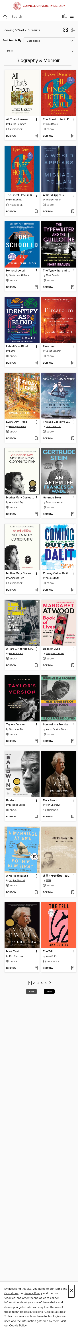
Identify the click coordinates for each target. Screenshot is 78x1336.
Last (49, 991)
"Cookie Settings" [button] (54, 1312)
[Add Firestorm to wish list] (72, 363)
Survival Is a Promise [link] (55, 724)
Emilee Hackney (17, 124)
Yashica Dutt (52, 578)
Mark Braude (52, 275)
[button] (65, 31)
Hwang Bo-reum (17, 426)
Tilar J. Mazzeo (53, 426)
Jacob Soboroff (53, 351)
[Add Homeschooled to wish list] (36, 287)
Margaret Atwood (55, 653)
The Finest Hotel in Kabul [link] (57, 119)
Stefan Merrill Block (19, 275)
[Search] (5, 16)
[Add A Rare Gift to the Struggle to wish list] (36, 665)
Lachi (12, 351)
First (31, 991)
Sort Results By (12, 40)
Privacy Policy (33, 1293)
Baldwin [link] (11, 800)
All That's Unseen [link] (17, 119)
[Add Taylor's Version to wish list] (36, 741)
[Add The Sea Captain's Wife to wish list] (72, 438)
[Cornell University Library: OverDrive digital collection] (39, 6)
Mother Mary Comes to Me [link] (20, 497)
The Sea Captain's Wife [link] (57, 422)
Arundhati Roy (16, 502)
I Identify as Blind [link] (17, 346)
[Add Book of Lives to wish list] (72, 665)
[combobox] (31, 16)
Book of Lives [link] (51, 649)
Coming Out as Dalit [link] (55, 573)
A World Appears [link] (53, 195)
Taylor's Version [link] (16, 724)
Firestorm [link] (48, 346)
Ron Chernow (53, 804)
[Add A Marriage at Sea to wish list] (36, 892)
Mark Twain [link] (50, 800)
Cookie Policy (17, 1325)
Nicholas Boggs (17, 804)
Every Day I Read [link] (16, 422)
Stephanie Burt (16, 729)
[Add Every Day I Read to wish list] (36, 438)
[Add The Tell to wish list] (72, 968)
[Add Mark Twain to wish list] (72, 816)
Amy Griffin (51, 956)
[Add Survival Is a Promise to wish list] (72, 741)
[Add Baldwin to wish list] (36, 816)
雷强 (48, 880)
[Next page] (50, 983)
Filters (9, 50)
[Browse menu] (72, 16)
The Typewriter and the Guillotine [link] (57, 270)
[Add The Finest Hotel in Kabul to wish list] (72, 136)
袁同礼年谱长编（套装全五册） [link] (57, 876)
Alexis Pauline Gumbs (57, 729)
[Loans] (64, 17)
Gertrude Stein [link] (52, 497)
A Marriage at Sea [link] (17, 876)
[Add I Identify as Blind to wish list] (36, 363)
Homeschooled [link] (15, 270)
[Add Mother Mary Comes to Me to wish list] (36, 514)
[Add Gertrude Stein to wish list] (72, 514)
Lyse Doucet (52, 124)
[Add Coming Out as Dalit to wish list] (72, 590)
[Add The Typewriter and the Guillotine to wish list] (72, 287)
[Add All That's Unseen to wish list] (36, 136)
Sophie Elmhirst (17, 880)
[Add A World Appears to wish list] (72, 211)
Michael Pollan (53, 199)
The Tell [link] (48, 951)
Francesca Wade (54, 502)
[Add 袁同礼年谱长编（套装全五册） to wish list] (72, 892)
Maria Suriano (16, 653)
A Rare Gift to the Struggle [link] (20, 649)
